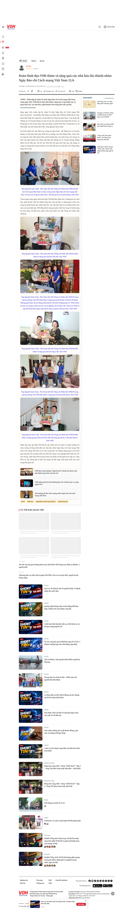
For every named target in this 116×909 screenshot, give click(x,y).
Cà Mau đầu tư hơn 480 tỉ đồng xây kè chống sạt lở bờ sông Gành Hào (61, 696)
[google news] (103, 881)
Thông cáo (40, 883)
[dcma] (106, 881)
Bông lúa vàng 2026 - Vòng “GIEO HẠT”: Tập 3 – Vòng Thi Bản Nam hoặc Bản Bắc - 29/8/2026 (62, 767)
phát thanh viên (63, 501)
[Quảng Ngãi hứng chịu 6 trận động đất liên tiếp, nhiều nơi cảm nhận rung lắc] (30, 609)
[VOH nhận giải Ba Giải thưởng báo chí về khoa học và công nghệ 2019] (26, 483)
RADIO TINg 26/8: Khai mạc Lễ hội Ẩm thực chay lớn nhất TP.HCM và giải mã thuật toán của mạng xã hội (61, 841)
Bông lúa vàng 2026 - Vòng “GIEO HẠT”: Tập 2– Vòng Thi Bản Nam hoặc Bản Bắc (61, 784)
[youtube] (92, 881)
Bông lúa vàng (49, 763)
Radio (46, 800)
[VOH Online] (23, 894)
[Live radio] (10, 48)
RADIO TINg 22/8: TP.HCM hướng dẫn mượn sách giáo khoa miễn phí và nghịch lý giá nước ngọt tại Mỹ (62, 860)
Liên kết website (61, 880)
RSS (50, 880)
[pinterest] (98, 881)
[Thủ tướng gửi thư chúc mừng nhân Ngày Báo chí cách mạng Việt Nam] (26, 494)
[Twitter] (109, 881)
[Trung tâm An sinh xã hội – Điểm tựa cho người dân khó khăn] (30, 680)
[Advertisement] (67, 45)
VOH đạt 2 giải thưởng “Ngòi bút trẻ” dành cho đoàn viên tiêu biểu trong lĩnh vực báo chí (56, 472)
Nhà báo (30, 501)
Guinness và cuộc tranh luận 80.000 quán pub (62, 820)
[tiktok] (95, 881)
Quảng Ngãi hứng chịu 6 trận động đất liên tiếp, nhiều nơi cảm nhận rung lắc (61, 607)
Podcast (47, 835)
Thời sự (33, 61)
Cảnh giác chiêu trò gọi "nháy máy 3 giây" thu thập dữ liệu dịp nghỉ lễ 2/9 (105, 150)
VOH (23, 501)
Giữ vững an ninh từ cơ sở (54, 803)
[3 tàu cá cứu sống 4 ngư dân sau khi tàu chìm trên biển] (30, 751)
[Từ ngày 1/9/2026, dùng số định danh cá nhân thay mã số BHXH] (89, 115)
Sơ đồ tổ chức (28, 903)
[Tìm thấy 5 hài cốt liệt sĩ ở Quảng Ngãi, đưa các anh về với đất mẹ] (30, 716)
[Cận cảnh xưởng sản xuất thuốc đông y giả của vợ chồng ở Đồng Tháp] (30, 733)
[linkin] (100, 881)
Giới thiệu (21, 903)
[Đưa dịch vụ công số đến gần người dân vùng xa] (89, 127)
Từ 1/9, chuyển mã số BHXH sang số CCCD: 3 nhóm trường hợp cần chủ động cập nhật (62, 642)
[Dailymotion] (111, 881)
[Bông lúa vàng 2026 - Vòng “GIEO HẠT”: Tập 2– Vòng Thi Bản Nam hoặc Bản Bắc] (30, 787)
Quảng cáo (24, 880)
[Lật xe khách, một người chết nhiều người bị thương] (30, 662)
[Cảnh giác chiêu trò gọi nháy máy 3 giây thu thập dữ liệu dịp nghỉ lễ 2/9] (89, 149)
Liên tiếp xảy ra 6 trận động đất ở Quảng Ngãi (105, 102)
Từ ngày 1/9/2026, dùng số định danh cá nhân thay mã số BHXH (105, 115)
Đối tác (22, 883)
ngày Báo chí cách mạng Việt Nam (46, 501)
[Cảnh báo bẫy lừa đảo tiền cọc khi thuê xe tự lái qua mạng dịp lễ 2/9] (30, 627)
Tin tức (24, 61)
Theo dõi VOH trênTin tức (55, 86)
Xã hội (42, 61)
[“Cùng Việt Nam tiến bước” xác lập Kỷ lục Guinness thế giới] (89, 138)
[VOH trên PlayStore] (107, 886)
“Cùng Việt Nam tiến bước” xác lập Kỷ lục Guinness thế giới (104, 137)
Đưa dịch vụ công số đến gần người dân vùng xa (105, 125)
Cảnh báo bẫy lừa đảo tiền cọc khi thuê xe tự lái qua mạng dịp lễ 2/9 (61, 625)
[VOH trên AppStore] (97, 886)
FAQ (50, 883)
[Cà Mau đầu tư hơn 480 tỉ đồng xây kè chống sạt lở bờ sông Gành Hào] (30, 698)
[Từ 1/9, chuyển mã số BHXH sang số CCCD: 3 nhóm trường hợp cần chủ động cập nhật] (30, 645)
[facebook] (32, 91)
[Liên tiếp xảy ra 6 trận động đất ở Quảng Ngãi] (89, 104)
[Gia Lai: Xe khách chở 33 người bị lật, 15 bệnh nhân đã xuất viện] (30, 591)
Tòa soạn (39, 880)
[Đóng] (85, 900)
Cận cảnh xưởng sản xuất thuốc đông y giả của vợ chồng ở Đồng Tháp (61, 731)
